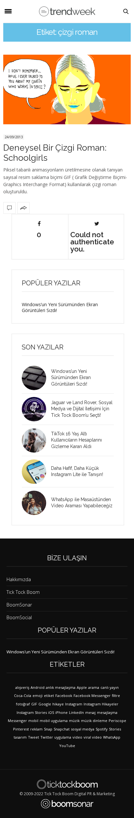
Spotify (102, 729)
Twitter (46, 737)
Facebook (63, 695)
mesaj (90, 712)
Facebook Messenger (92, 695)
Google (44, 704)
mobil (33, 720)
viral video (93, 737)
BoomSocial (19, 617)
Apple (82, 687)
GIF (34, 704)
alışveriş (22, 687)
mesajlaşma (107, 712)
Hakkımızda (19, 579)
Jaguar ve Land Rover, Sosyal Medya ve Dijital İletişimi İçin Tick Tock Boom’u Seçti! (82, 409)
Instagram (73, 704)
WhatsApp (111, 737)
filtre (116, 695)
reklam (36, 729)
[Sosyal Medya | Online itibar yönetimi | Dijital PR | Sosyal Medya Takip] (67, 11)
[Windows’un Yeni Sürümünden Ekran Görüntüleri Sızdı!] (36, 378)
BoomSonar (19, 605)
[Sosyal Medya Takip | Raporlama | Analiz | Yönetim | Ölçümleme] (67, 803)
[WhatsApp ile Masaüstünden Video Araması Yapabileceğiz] (36, 503)
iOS (51, 712)
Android (38, 687)
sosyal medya (82, 729)
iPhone (61, 712)
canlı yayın (109, 687)
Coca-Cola (22, 695)
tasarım (20, 737)
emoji (38, 695)
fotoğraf (23, 704)
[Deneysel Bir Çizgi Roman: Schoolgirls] (67, 89)
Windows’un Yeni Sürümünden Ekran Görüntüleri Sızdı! (60, 307)
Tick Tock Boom (23, 592)
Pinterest (21, 729)
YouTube (67, 745)
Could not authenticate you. (92, 241)
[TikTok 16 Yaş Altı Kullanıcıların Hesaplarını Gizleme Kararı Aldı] (36, 440)
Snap (48, 729)
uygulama (62, 737)
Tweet (33, 737)
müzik (74, 720)
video (77, 737)
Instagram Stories (32, 712)
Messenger (17, 720)
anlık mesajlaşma (60, 687)
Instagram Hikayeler (101, 704)
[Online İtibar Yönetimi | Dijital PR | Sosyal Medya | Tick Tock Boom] (67, 784)
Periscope (117, 720)
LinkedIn (76, 712)
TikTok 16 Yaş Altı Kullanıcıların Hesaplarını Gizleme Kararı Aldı (76, 440)
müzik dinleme (94, 720)
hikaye (58, 704)
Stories (115, 729)
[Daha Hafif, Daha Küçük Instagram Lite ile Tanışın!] (36, 471)
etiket (49, 695)
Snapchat (62, 729)
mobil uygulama (54, 720)
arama (93, 687)
